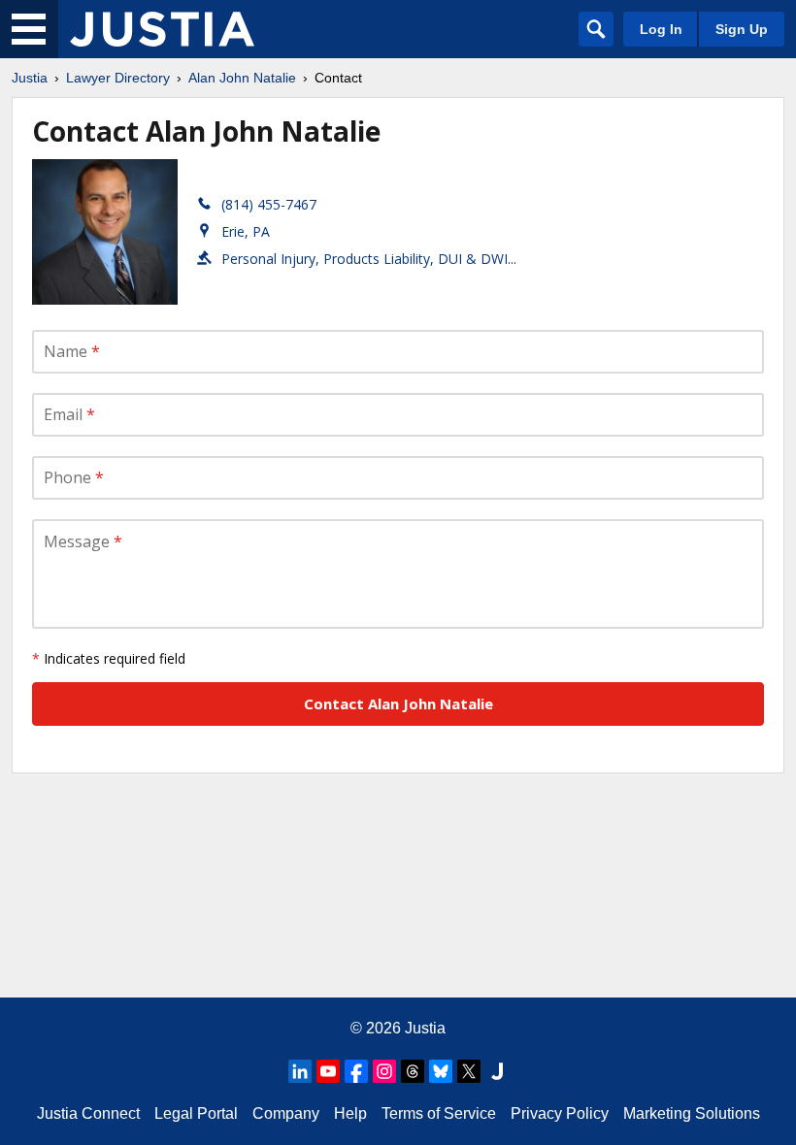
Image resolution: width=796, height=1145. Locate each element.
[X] (469, 1071)
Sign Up (741, 29)
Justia (30, 77)
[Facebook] (356, 1071)
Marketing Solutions (691, 1113)
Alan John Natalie (242, 77)
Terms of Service (438, 1113)
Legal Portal (196, 1113)
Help (350, 1113)
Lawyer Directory (118, 77)
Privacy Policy (560, 1113)
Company (285, 1113)
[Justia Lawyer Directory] (162, 29)
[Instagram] (384, 1071)
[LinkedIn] (300, 1071)
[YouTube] (328, 1071)
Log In (661, 29)
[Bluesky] (440, 1071)
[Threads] (412, 1071)
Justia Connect (88, 1113)
